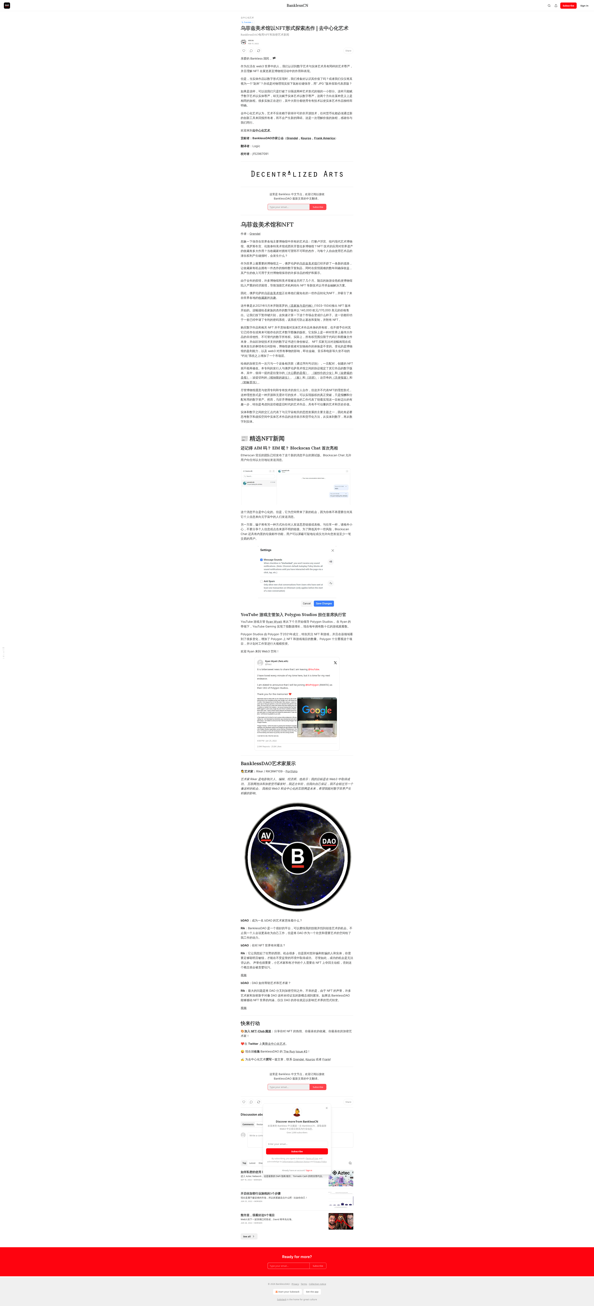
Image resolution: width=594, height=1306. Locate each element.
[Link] (236, 224)
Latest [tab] (252, 1163)
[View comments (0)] (251, 51)
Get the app (312, 1291)
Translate (247, 22)
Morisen (258, 1180)
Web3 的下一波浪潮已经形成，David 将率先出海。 (267, 1219)
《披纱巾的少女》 (323, 373)
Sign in (584, 5)
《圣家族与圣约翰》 (301, 305)
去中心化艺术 (247, 17)
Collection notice (317, 1283)
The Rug (289, 1051)
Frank (326, 1059)
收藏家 (262, 298)
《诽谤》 (311, 377)
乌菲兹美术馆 (308, 263)
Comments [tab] (248, 1124)
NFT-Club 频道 (261, 1031)
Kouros (306, 138)
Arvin (251, 40)
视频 (244, 975)
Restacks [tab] (261, 1124)
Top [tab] (244, 1163)
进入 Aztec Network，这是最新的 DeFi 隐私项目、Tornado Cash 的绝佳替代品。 (282, 1176)
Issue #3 (301, 1051)
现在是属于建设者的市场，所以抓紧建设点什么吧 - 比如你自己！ (274, 1197)
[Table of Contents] (3, 653)
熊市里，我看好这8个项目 (258, 1215)
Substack (281, 1299)
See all (247, 1236)
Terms (304, 1283)
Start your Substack (288, 1291)
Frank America (324, 138)
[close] (326, 1108)
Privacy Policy (320, 1161)
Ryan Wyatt (274, 621)
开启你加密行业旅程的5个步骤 (261, 1193)
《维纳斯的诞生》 (279, 377)
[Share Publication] (556, 5)
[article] (297, 1178)
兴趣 (273, 298)
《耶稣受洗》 (249, 382)
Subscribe (568, 5)
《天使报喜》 (340, 377)
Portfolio (291, 771)
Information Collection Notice (296, 1161)
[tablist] (254, 1124)
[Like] (244, 51)
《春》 (298, 377)
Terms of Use (312, 1158)
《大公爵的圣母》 (296, 373)
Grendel (292, 138)
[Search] (549, 5)
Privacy (295, 1283)
